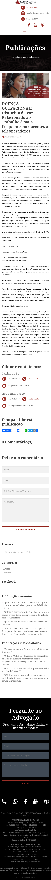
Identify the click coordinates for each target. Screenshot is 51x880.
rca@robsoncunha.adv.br (37, 13)
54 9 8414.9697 (32, 19)
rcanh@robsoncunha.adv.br (20, 406)
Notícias (7, 573)
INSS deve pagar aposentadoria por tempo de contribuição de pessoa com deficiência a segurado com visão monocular (25, 678)
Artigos (6, 569)
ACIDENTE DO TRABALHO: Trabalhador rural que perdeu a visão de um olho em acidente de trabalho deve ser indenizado (25, 615)
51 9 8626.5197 (14, 399)
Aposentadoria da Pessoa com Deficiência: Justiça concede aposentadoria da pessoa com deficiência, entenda (25, 605)
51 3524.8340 (33, 399)
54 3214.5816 (32, 7)
